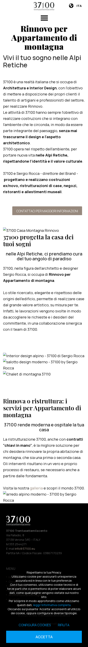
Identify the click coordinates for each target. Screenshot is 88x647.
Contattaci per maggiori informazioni (47, 211)
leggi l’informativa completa (52, 605)
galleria (37, 488)
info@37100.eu (25, 549)
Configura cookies (35, 625)
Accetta (44, 636)
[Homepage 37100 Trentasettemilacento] (44, 6)
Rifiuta (63, 625)
